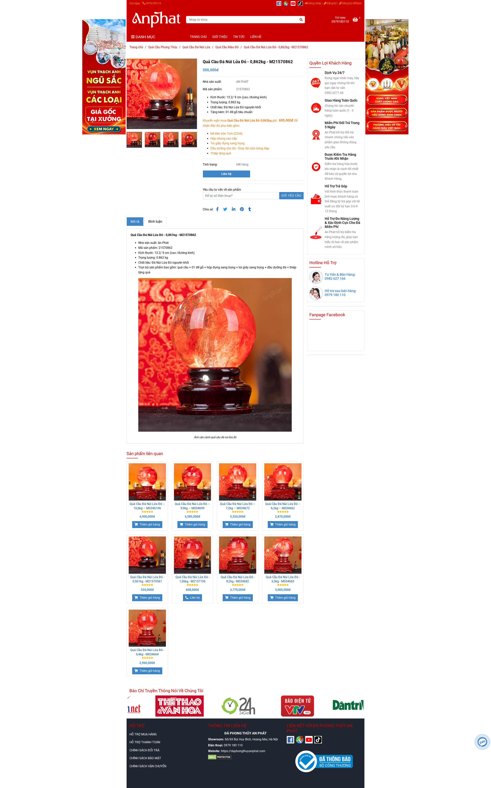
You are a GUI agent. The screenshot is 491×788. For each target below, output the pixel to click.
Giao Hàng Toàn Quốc (341, 100)
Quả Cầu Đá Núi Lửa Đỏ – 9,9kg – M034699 (192, 506)
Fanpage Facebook (327, 314)
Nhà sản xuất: (212, 82)
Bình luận (155, 221)
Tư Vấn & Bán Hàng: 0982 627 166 (340, 276)
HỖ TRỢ (136, 725)
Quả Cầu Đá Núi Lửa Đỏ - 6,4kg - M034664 (147, 652)
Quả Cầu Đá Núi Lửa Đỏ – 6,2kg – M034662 (283, 506)
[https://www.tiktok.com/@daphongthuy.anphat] (301, 3)
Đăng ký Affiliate (352, 3)
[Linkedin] (233, 209)
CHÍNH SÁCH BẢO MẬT (145, 758)
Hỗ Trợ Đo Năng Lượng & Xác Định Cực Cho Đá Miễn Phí (342, 223)
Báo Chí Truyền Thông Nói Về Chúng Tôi (166, 690)
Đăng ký (331, 3)
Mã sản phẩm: (213, 89)
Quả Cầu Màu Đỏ (227, 47)
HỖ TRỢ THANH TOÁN (144, 742)
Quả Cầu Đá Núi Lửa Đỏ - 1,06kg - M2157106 (192, 579)
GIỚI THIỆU (219, 37)
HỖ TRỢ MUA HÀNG (143, 734)
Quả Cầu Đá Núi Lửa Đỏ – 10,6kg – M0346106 (147, 506)
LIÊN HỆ (255, 37)
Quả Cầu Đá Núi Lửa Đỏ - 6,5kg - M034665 (283, 579)
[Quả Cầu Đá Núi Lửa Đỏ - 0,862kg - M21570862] (156, 19)
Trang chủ (136, 47)
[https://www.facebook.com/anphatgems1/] (280, 3)
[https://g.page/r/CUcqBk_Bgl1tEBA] (287, 3)
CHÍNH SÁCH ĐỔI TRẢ (144, 750)
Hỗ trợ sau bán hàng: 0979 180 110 (340, 293)
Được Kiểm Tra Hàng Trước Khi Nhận (340, 156)
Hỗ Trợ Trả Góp (336, 186)
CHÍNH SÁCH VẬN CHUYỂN (147, 766)
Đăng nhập (314, 3)
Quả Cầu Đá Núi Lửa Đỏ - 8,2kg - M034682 (238, 579)
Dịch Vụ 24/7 (334, 73)
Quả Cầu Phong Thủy (162, 47)
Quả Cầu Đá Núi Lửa (196, 47)
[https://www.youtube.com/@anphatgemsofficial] (294, 3)
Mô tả (135, 221)
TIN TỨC (239, 37)
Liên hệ (226, 174)
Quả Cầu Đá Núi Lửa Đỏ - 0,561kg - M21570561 (147, 579)
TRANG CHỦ (198, 37)
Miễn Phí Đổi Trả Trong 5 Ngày (342, 125)
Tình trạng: (210, 164)
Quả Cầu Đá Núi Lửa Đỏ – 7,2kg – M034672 (237, 506)
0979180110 (153, 3)
